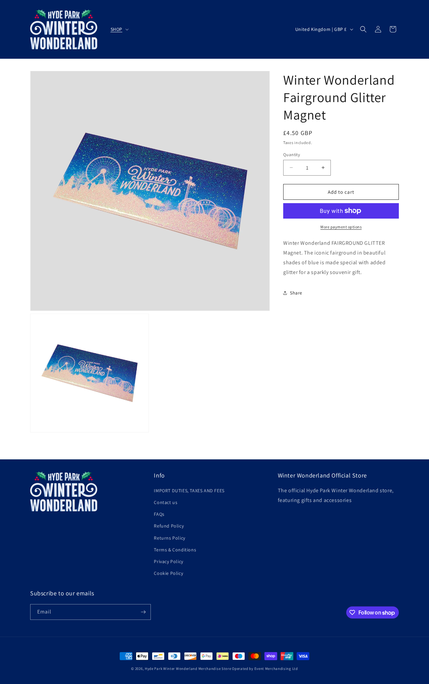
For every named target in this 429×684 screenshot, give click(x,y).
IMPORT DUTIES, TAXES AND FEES (189, 491)
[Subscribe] (143, 612)
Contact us (165, 502)
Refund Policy (169, 526)
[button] (119, 29)
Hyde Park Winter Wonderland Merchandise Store (188, 668)
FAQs (159, 514)
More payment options (341, 226)
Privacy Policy (168, 561)
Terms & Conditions (175, 550)
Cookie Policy (168, 573)
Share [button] (296, 292)
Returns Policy (169, 538)
